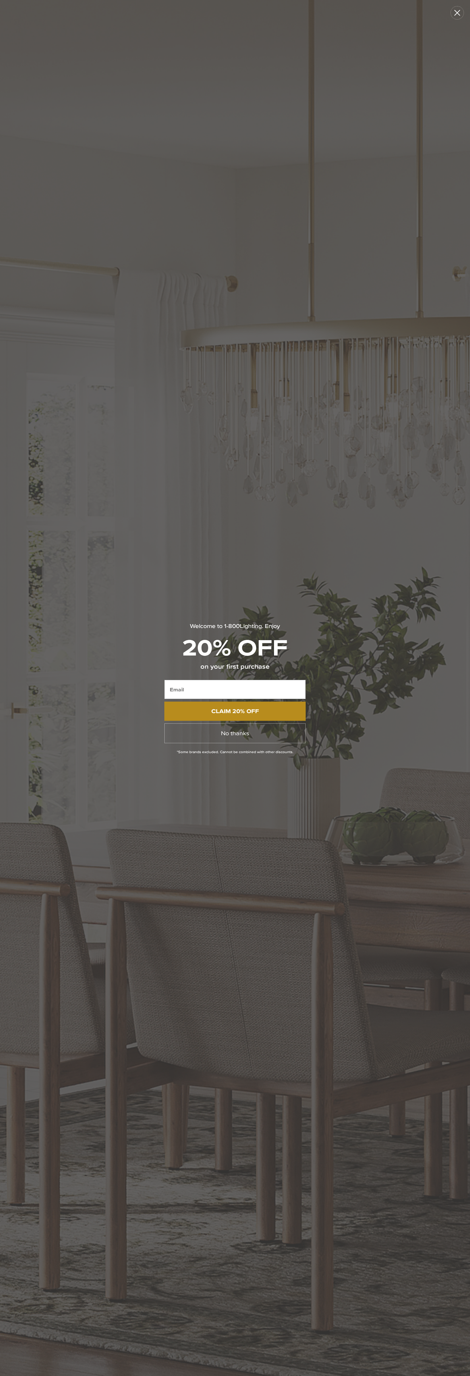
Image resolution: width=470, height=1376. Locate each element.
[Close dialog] (457, 12)
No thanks (235, 733)
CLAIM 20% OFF (235, 711)
